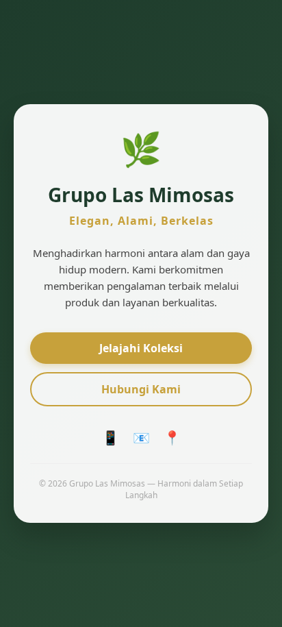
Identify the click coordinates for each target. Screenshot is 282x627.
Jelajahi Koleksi (141, 348)
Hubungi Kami (141, 389)
